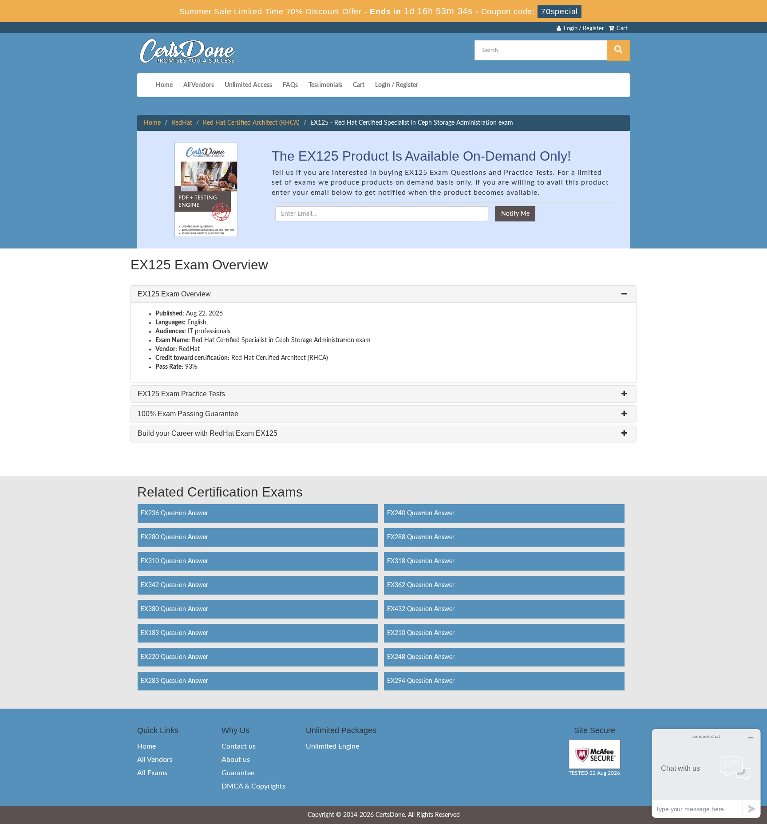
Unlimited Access (248, 85)
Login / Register (582, 29)
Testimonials (325, 85)
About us (235, 759)
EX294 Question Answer (421, 681)
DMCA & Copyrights (253, 786)
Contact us (238, 746)
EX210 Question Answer (421, 633)
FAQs (290, 85)
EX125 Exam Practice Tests (181, 394)
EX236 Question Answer (174, 513)
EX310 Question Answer (174, 561)
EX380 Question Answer (174, 609)
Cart (621, 29)
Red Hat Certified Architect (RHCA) (251, 123)
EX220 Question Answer (174, 657)
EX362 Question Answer (421, 585)
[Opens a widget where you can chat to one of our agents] (706, 773)
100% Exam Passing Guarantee (188, 414)
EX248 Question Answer (421, 657)
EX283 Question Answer (174, 681)
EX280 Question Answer (174, 537)
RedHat (181, 123)
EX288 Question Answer (421, 537)
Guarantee (237, 773)
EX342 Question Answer (174, 585)
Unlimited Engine (332, 746)
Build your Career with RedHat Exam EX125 (207, 433)
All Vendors (198, 85)
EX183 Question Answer (174, 633)
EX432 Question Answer (421, 609)
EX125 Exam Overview (174, 294)
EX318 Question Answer (421, 561)
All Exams (152, 773)
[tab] (383, 294)
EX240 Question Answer (421, 513)
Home (164, 85)
